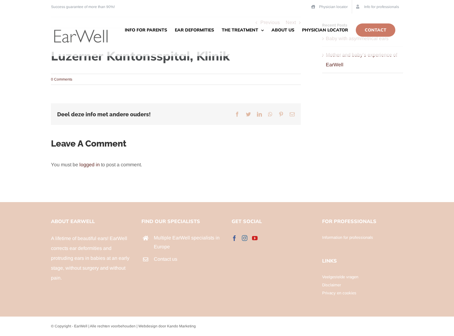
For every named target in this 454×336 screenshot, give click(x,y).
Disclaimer (331, 285)
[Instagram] (244, 238)
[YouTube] (255, 238)
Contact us (165, 259)
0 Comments (61, 79)
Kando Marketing (181, 326)
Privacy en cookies (339, 293)
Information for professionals (347, 237)
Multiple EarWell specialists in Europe (187, 242)
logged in (89, 164)
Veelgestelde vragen (340, 277)
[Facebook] (234, 238)
